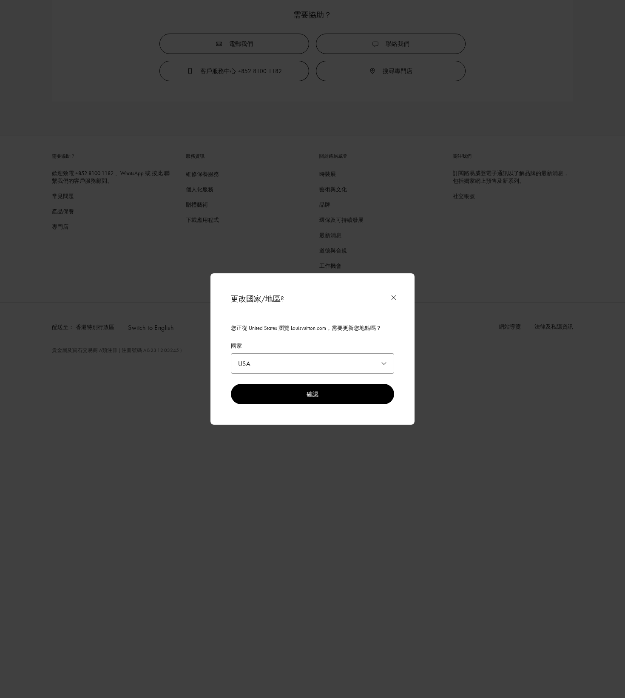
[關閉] (393, 297)
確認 (312, 394)
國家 (236, 345)
